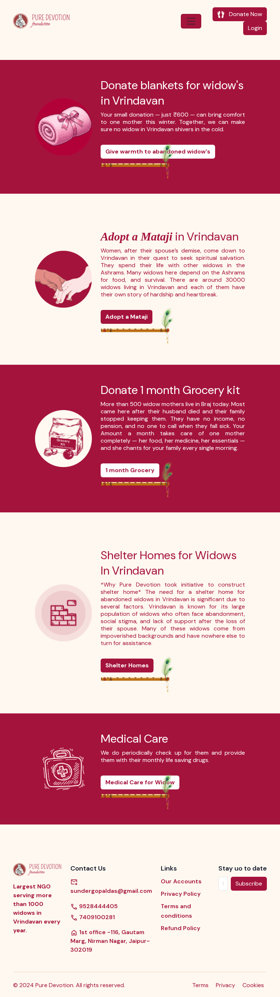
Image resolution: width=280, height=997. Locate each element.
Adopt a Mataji (126, 317)
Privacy (225, 985)
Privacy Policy (181, 894)
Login (255, 28)
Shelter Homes (127, 665)
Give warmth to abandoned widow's (157, 151)
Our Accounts (181, 881)
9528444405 (98, 906)
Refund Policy (180, 928)
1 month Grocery (130, 470)
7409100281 (96, 917)
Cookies (253, 985)
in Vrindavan (169, 236)
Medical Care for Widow (140, 782)
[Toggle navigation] (191, 21)
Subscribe (249, 883)
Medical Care (134, 738)
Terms (200, 985)
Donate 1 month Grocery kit (170, 390)
